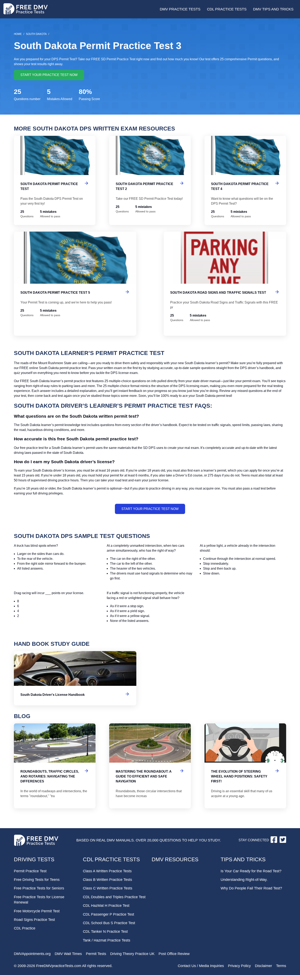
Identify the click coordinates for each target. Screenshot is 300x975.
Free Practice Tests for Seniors (39, 888)
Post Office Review (174, 954)
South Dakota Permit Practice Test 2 (150, 180)
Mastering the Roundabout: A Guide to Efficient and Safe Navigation (150, 765)
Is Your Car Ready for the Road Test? (251, 871)
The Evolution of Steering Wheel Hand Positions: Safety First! (245, 765)
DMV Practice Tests (180, 9)
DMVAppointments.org (32, 954)
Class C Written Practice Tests (107, 888)
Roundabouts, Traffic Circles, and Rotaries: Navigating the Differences (55, 765)
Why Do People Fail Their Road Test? (251, 888)
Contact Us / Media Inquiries (201, 966)
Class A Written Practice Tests (107, 871)
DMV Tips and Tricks (273, 9)
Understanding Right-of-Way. (244, 880)
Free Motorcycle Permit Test (37, 911)
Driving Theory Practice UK (132, 954)
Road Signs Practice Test (34, 920)
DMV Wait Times (68, 954)
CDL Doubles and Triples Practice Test (114, 897)
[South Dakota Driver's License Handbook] (75, 678)
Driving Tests (34, 859)
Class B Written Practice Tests (107, 880)
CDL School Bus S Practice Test (109, 923)
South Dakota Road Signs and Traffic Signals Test (225, 284)
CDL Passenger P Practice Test (108, 914)
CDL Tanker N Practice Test (105, 931)
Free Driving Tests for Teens (37, 880)
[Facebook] (274, 841)
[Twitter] (283, 841)
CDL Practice (24, 928)
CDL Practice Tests (227, 9)
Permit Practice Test (30, 871)
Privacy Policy (239, 966)
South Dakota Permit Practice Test (55, 180)
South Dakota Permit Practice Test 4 (245, 180)
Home (18, 34)
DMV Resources (175, 859)
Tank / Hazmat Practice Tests (106, 940)
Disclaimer (263, 966)
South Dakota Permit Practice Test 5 (75, 284)
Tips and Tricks (243, 859)
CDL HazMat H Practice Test (106, 906)
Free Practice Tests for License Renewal (39, 899)
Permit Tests (96, 954)
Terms (281, 966)
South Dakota (36, 34)
